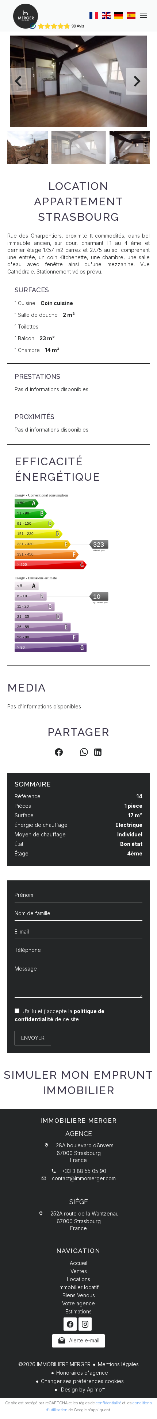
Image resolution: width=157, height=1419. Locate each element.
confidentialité (108, 1402)
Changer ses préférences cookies (82, 1381)
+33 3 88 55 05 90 (84, 1171)
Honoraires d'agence (82, 1373)
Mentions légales (118, 1364)
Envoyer (33, 1038)
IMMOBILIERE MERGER (79, 1120)
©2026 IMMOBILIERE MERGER (54, 1364)
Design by (82, 1389)
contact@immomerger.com (84, 1178)
